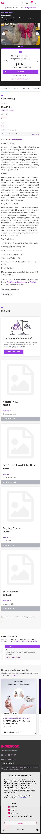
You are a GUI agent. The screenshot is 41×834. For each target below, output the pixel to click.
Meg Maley (7, 15)
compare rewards (13, 351)
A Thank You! (10, 401)
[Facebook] (2, 755)
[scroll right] (37, 33)
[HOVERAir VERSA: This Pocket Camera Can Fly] (18, 696)
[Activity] (31, 3)
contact (11, 110)
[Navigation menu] (39, 3)
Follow (20, 71)
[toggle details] (36, 734)
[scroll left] (3, 33)
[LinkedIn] (15, 755)
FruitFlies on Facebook (16, 282)
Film (4, 118)
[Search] (22, 3)
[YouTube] (9, 755)
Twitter (33, 282)
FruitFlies (7, 12)
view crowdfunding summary (20, 79)
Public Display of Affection (19, 465)
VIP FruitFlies (10, 591)
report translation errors (17, 769)
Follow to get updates (13, 657)
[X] (6, 755)
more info (4, 110)
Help (17, 641)
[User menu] (35, 2)
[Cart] (26, 2)
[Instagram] (12, 755)
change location (30, 8)
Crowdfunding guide (29, 641)
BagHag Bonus (11, 528)
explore (15, 675)
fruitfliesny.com (15, 139)
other (4, 126)
